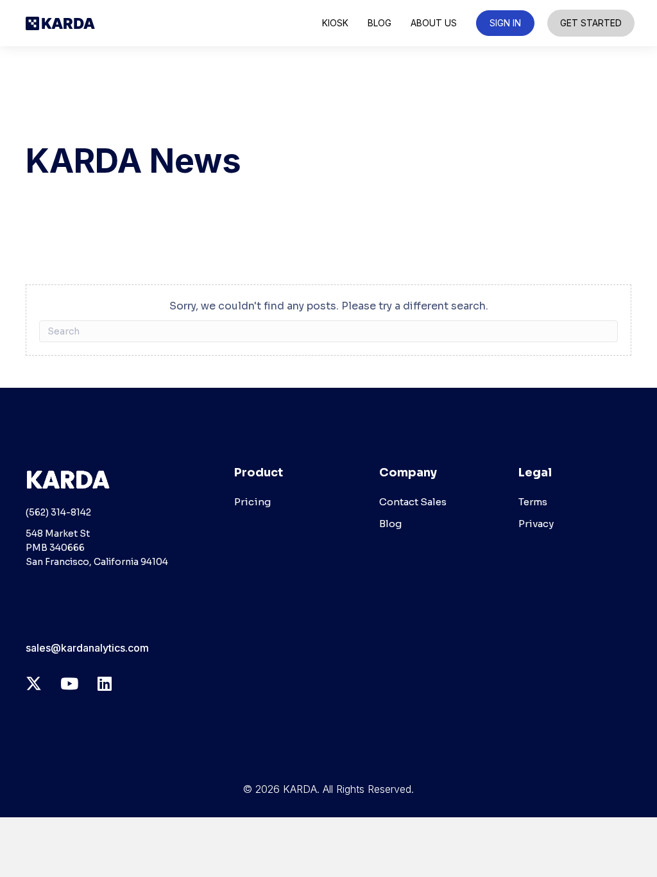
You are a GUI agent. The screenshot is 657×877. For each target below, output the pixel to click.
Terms (532, 502)
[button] (34, 683)
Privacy (536, 523)
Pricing (252, 502)
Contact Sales (413, 502)
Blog (390, 523)
